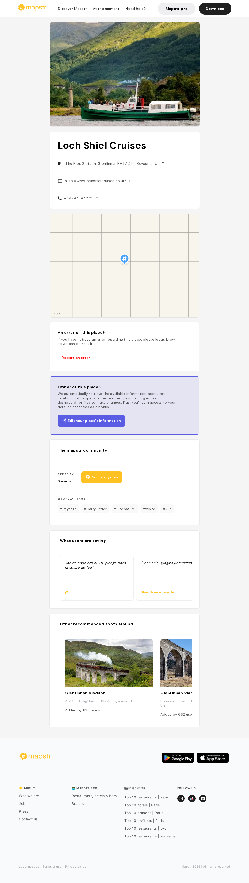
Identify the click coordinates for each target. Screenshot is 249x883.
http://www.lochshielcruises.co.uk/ (96, 181)
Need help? (135, 8)
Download (215, 8)
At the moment (106, 8)
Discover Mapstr (72, 8)
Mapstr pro (176, 8)
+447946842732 (80, 198)
